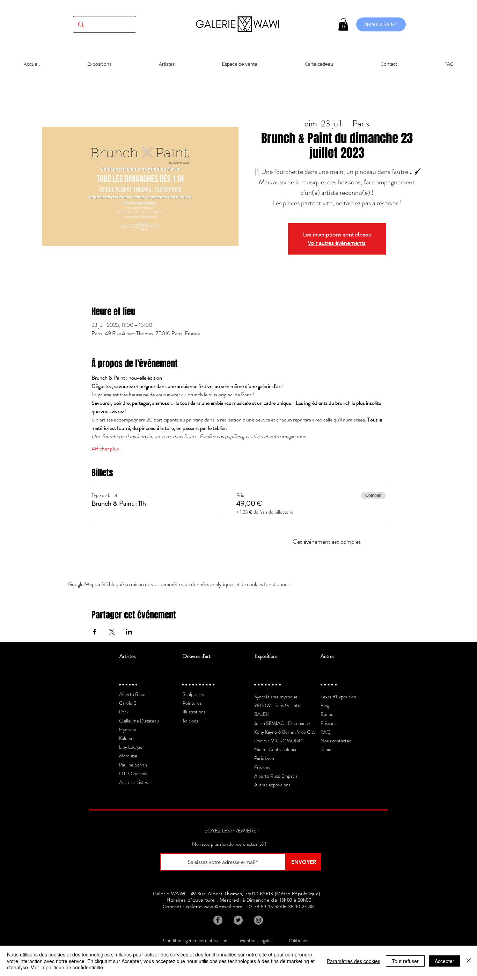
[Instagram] (258, 920)
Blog (325, 705)
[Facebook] (217, 920)
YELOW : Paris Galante (277, 705)
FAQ (326, 731)
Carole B (128, 702)
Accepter (444, 960)
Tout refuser (405, 960)
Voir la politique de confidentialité (67, 967)
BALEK (261, 714)
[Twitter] (238, 920)
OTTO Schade (133, 773)
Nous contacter (336, 740)
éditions (190, 720)
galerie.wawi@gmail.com (214, 906)
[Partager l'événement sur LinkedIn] (129, 631)
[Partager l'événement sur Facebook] (94, 631)
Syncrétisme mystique (276, 696)
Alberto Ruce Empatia (276, 775)
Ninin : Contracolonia (275, 749)
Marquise (128, 755)
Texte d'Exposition (338, 696)
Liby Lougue (130, 746)
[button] (343, 24)
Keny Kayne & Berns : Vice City (284, 731)
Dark (124, 711)
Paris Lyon (264, 758)
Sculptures (193, 694)
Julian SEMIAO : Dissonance (282, 723)
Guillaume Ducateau (139, 720)
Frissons (262, 767)
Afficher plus (105, 449)
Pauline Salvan (133, 764)
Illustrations (194, 711)
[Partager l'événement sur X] (112, 631)
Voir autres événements (337, 243)
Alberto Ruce (132, 694)
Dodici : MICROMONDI (279, 740)
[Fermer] (468, 960)
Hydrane (127, 729)
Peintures (192, 702)
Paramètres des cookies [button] (353, 960)
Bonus (327, 714)
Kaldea (125, 738)
